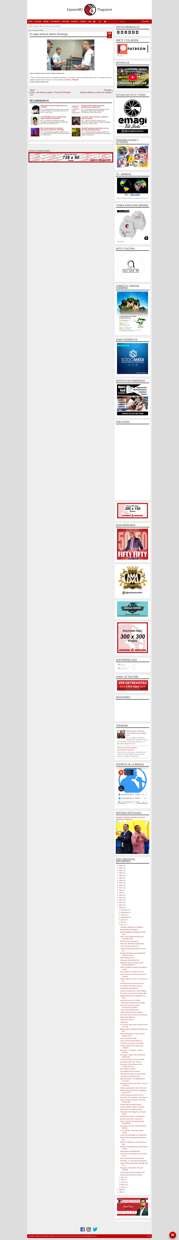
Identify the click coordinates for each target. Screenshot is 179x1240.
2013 (120, 898)
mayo (123, 1177)
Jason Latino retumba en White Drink (132, 1172)
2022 (120, 875)
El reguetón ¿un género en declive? (132, 1043)
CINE (89, 21)
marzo (123, 1182)
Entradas (122, 665)
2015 (120, 893)
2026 (120, 866)
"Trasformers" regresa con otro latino (132, 1003)
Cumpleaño (124, 1022)
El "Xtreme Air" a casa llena (129, 941)
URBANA (46, 21)
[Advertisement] (132, 461)
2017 (120, 888)
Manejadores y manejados (129, 929)
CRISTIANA (65, 21)
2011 (120, 902)
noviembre (124, 912)
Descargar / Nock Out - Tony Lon (130, 1062)
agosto (123, 920)
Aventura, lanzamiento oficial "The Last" (133, 1088)
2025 (120, 868)
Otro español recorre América (130, 1071)
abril (122, 1180)
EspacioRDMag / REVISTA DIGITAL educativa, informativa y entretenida (62, 1236)
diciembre (124, 910)
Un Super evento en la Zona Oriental (132, 1059)
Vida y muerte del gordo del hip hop (132, 1158)
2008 (120, 1189)
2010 (120, 905)
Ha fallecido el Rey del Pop (129, 988)
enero (123, 1187)
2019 (120, 883)
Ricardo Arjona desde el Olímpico (131, 1175)
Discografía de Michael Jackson (131, 986)
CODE (149, 1236)
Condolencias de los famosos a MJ (132, 983)
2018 (120, 885)
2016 (120, 890)
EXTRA (30, 21)
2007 (120, 1192)
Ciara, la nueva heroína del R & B (131, 1041)
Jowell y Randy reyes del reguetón (131, 1012)
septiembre (125, 917)
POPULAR (38, 21)
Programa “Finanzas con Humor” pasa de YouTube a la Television (130, 818)
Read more (48, 112)
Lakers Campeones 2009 (128, 1038)
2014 (120, 895)
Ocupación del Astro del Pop (129, 960)
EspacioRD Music (121, 805)
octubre (123, 915)
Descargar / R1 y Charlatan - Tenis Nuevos (134, 1097)
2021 (120, 878)
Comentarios (124, 668)
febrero (123, 1185)
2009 (120, 907)
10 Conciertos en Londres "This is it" (132, 972)
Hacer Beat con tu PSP (127, 1069)
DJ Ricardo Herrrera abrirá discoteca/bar (133, 1015)
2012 (120, 900)
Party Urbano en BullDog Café (130, 1151)
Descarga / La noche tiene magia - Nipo (133, 993)
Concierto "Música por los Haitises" (131, 927)
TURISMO (83, 21)
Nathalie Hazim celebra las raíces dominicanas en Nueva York (136, 733)
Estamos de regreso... (127, 1019)
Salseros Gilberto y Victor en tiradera (132, 1107)
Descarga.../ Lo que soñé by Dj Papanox (133, 1161)
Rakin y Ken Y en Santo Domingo (131, 1109)
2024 (120, 870)
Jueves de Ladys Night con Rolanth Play (133, 1135)
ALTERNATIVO (55, 21)
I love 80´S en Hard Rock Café (130, 1076)
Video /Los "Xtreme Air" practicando (132, 944)
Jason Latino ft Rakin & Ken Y (130, 1010)
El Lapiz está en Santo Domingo (49, 34)
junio (122, 925)
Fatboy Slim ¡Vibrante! (127, 1017)
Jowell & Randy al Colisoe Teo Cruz (131, 1095)
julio (122, 922)
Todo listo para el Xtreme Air (129, 946)
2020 (120, 880)
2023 (120, 873)
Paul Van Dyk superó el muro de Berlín (133, 1074)
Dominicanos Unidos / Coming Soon (132, 1116)
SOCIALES (74, 21)
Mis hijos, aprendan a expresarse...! (132, 1119)
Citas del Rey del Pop (127, 958)
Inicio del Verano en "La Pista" (130, 1000)
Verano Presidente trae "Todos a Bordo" (133, 991)
